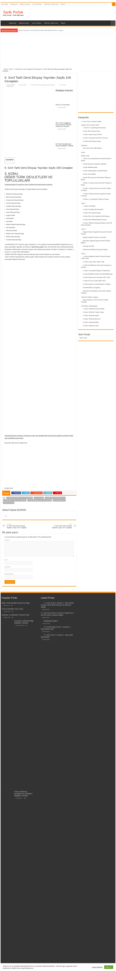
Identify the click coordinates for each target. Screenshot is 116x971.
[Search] (113, 4)
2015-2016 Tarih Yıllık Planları (92, 148)
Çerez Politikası (37, 4)
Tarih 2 (83, 254)
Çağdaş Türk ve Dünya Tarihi (90, 125)
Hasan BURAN (10, 85)
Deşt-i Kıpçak (39, 498)
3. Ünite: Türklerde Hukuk (91, 315)
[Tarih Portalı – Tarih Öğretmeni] (13, 13)
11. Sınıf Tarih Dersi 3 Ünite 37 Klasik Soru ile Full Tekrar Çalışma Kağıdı (57, 614)
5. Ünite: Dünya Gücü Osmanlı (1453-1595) (96, 277)
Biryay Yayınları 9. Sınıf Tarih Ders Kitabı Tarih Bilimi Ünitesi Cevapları (41, 30)
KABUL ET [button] (109, 967)
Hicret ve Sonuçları (63, 105)
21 (27, 625)
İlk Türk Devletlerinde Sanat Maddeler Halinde (64, 145)
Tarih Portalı (83, 338)
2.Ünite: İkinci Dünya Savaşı (91, 131)
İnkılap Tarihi (85, 156)
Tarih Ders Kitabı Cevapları (89, 297)
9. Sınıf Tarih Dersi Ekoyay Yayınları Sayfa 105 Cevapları (17, 526)
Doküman (84, 145)
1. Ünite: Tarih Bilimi (89, 206)
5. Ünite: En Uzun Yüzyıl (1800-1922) (94, 281)
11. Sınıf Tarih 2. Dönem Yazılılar (91, 121)
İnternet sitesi (9, 574)
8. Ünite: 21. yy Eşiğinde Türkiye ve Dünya (96, 199)
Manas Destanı (8, 503)
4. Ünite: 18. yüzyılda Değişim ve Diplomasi (96, 270)
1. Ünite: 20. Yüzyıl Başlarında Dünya (94, 128)
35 (12, 611)
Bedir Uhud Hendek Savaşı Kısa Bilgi (15, 603)
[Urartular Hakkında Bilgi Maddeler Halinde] (7, 704)
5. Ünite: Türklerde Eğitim (91, 322)
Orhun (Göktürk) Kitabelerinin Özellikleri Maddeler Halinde (23, 794)
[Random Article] (113, 23)
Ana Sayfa (5, 4)
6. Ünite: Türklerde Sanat (91, 326)
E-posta (8, 567)
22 (12, 617)
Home (5, 69)
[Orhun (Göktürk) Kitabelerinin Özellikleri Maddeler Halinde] (7, 875)
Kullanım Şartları (25, 4)
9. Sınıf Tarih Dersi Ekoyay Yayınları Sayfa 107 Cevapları (62, 526)
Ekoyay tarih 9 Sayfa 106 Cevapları (14, 500)
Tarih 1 (11, 69)
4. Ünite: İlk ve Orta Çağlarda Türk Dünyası (27, 69)
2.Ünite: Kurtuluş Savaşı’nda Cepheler (94, 164)
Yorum (7, 540)
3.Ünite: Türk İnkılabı (89, 174)
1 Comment (62, 85)
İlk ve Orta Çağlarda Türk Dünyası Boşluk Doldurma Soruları (63, 124)
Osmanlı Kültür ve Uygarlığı (91, 287)
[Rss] (100, 4)
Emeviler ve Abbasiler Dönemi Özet (15, 615)
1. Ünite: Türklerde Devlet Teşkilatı (93, 309)
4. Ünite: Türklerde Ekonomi (91, 319)
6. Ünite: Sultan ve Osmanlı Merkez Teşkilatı (96, 284)
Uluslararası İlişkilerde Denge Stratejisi (95, 249)
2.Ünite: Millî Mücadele (90, 167)
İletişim (63, 4)
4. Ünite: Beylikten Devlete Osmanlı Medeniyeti (97, 274)
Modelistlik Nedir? (51, 621)
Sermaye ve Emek (88, 246)
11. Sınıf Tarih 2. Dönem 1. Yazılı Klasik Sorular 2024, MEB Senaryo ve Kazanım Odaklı (57, 605)
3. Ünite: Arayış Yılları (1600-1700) (93, 262)
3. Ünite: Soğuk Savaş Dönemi (92, 134)
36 (11, 605)
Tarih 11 (83, 229)
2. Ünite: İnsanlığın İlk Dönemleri (93, 209)
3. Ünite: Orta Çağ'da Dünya (92, 213)
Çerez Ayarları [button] (97, 967)
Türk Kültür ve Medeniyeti (89, 306)
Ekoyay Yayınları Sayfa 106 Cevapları (40, 500)
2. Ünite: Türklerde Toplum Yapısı (93, 312)
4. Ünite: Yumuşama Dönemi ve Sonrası (95, 138)
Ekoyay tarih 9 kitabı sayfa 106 (55, 498)
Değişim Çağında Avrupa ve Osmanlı (94, 237)
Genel (83, 152)
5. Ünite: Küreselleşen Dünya (92, 141)
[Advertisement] (58, 52)
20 (25, 798)
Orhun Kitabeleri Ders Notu (12, 609)
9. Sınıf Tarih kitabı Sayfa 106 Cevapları (20, 498)
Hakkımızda (13, 4)
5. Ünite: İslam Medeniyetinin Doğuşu (94, 219)
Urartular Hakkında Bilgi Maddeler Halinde (23, 622)
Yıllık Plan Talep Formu (51, 4)
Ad (6, 560)
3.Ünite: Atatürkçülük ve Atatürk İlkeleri (95, 171)
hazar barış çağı (59, 500)
